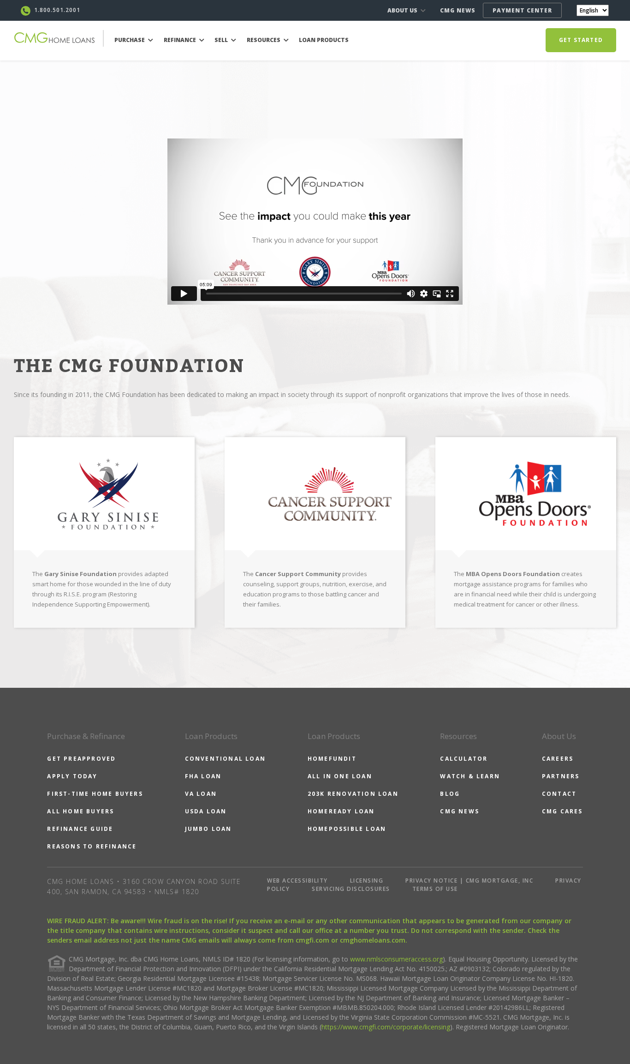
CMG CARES (562, 811)
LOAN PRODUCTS (324, 40)
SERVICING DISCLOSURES (351, 889)
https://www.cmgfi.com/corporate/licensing (385, 1026)
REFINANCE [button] (180, 40)
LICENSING (367, 880)
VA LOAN (201, 794)
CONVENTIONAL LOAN (225, 759)
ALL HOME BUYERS (80, 811)
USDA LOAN (206, 811)
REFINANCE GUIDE (80, 829)
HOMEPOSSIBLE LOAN (347, 829)
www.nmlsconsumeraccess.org (396, 959)
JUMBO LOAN (208, 829)
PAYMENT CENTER (522, 10)
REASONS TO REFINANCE (92, 846)
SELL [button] (221, 40)
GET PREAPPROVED (81, 759)
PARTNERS (561, 776)
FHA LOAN (203, 776)
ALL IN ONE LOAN (340, 776)
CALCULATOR (463, 759)
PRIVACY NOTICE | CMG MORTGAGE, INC (469, 880)
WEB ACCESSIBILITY (297, 880)
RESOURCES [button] (264, 40)
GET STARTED (581, 40)
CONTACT (559, 794)
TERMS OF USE (435, 889)
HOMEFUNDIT (332, 759)
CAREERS (557, 759)
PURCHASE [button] (130, 40)
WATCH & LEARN (470, 776)
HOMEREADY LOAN (341, 811)
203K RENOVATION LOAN (353, 794)
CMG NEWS (457, 10)
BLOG (450, 794)
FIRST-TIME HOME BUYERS (95, 794)
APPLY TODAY (72, 776)
